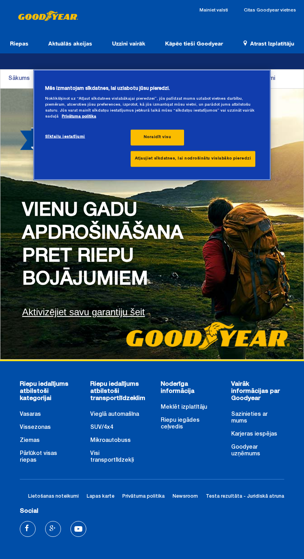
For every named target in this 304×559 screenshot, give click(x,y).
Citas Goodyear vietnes (270, 10)
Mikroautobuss (110, 440)
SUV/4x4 (101, 427)
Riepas (19, 43)
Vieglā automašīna (114, 414)
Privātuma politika (143, 496)
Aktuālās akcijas (70, 43)
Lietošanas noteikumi (53, 496)
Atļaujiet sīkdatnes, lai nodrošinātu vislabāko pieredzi (193, 158)
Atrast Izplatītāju (272, 43)
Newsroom (185, 496)
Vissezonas (35, 427)
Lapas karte (100, 496)
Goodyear (47, 17)
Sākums (19, 78)
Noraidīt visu (157, 137)
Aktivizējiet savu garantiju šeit (83, 312)
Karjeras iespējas (254, 434)
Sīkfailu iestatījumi (65, 136)
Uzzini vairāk (128, 43)
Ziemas (30, 440)
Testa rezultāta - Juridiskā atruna (245, 496)
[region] (152, 125)
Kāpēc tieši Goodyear (194, 43)
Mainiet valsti (214, 10)
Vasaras (30, 414)
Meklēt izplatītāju (184, 407)
